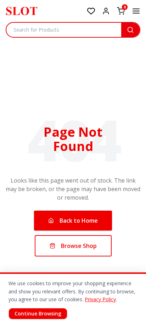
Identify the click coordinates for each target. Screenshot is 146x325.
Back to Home (79, 220)
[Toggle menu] (136, 11)
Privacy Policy (100, 299)
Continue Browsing (38, 313)
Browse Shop (79, 246)
